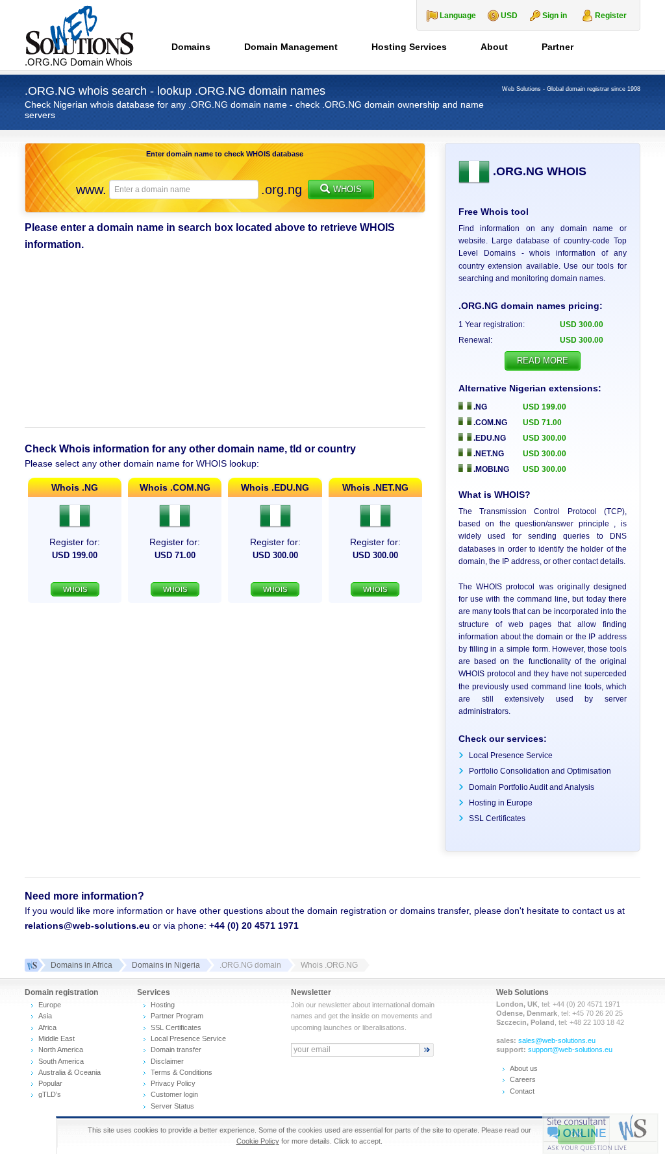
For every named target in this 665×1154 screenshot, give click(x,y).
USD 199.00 (544, 406)
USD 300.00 (544, 438)
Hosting (163, 1005)
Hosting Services (409, 47)
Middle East (56, 1038)
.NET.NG (487, 453)
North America (60, 1049)
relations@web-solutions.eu (87, 925)
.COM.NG (489, 422)
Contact (522, 1091)
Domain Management (291, 47)
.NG (479, 406)
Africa (47, 1027)
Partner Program (177, 1016)
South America (61, 1061)
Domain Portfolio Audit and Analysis (531, 787)
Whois (347, 189)
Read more (542, 360)
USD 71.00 (542, 422)
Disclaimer (167, 1061)
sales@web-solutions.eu (557, 1040)
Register (611, 15)
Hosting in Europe (501, 802)
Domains (190, 47)
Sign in (554, 15)
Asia (45, 1016)
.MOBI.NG (490, 469)
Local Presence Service (511, 755)
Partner (557, 47)
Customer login (174, 1094)
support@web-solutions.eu (570, 1049)
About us (524, 1068)
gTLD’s (49, 1094)
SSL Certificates (497, 818)
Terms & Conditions (181, 1072)
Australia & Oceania (69, 1072)
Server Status (172, 1106)
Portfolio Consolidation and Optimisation (540, 771)
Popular (50, 1083)
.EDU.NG (488, 438)
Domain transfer (176, 1049)
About (494, 47)
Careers (523, 1079)
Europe (49, 1005)
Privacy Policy (173, 1083)
